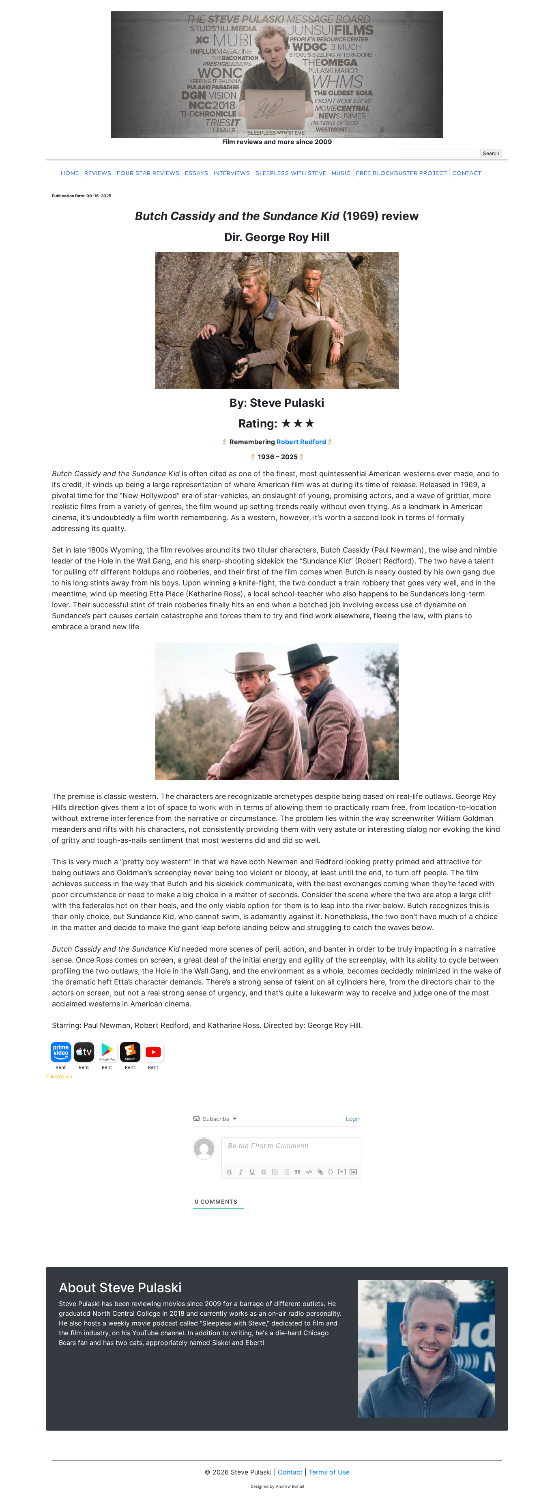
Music (341, 173)
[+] (342, 1171)
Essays (196, 173)
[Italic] (241, 1172)
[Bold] (229, 1172)
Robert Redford (301, 442)
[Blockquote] (297, 1172)
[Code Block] (309, 1172)
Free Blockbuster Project (401, 173)
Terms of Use (329, 1472)
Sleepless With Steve (291, 173)
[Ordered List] (275, 1172)
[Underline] (252, 1172)
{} (331, 1171)
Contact (466, 173)
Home (70, 173)
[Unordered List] (286, 1172)
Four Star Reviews (148, 173)
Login (352, 1118)
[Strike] (263, 1172)
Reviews (98, 173)
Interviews (232, 173)
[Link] (320, 1172)
